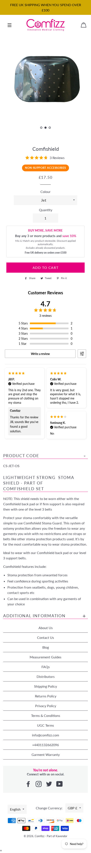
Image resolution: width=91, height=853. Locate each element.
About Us (46, 628)
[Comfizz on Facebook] (28, 784)
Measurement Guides (45, 657)
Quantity (45, 210)
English (15, 809)
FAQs (45, 667)
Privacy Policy (45, 706)
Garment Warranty (46, 754)
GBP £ (72, 808)
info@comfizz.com (45, 735)
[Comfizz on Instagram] (39, 784)
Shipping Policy (45, 686)
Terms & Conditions (45, 715)
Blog (45, 647)
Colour (45, 192)
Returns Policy (45, 696)
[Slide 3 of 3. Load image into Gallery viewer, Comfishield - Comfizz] (50, 128)
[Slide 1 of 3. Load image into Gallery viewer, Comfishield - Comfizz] (41, 128)
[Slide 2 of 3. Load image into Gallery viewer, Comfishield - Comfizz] (45, 128)
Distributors (46, 676)
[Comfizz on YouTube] (59, 784)
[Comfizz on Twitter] (49, 784)
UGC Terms (45, 725)
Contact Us (45, 637)
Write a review (40, 354)
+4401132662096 (45, 745)
